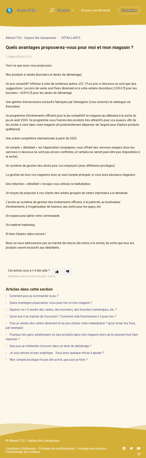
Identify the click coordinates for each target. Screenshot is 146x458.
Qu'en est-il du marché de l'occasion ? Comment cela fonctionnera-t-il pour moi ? (63, 316)
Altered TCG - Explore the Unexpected (31, 38)
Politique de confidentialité (56, 448)
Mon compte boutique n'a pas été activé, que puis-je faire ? (49, 359)
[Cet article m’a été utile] (57, 271)
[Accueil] (9, 10)
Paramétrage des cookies (23, 452)
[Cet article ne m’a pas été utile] (68, 271)
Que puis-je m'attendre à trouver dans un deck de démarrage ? (50, 346)
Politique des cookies (91, 448)
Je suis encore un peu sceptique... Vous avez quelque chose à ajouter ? (57, 353)
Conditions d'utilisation (21, 448)
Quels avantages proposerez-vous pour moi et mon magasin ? (51, 303)
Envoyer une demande (95, 10)
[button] (51, 10)
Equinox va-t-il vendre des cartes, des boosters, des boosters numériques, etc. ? (63, 309)
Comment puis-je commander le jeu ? (34, 296)
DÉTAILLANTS (70, 38)
